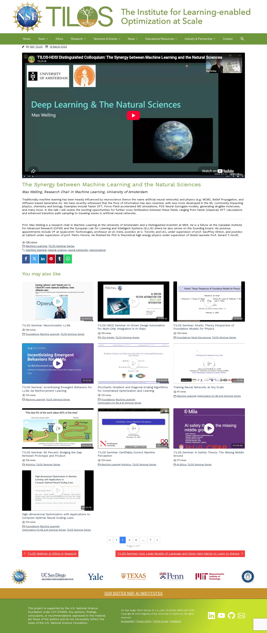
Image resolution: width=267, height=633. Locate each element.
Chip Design (107, 337)
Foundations (32, 334)
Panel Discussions (201, 337)
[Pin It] (51, 258)
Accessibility (127, 621)
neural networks (78, 250)
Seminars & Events (105, 38)
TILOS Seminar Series (61, 246)
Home (26, 38)
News (131, 38)
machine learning (36, 250)
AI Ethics (181, 464)
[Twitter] (34, 258)
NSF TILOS (36, 46)
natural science (57, 250)
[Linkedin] (43, 258)
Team (41, 38)
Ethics (59, 38)
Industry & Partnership (198, 38)
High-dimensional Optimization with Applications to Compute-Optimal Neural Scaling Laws (56, 516)
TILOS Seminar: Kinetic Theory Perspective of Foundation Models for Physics (203, 327)
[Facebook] (26, 258)
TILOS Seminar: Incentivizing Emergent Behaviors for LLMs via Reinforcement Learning (57, 389)
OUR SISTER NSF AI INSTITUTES (133, 593)
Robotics (30, 464)
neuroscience (97, 250)
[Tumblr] (60, 258)
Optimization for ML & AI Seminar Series (119, 403)
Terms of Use (161, 621)
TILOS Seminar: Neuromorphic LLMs (46, 325)
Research (77, 38)
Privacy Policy (144, 621)
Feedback (175, 621)
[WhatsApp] (68, 258)
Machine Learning (36, 246)
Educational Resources (159, 38)
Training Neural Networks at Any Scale (198, 387)
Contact (228, 38)
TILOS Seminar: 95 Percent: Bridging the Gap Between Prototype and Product (52, 454)
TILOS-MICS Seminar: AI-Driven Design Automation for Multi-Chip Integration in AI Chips (131, 327)
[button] (242, 38)
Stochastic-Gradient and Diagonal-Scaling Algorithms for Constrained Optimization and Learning (133, 389)
